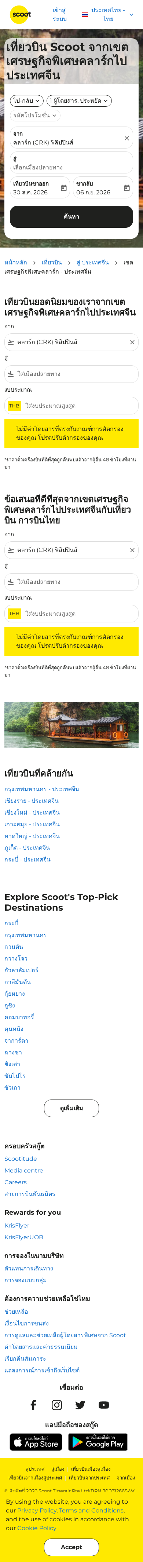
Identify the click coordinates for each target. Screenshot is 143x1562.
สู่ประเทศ (35, 1469)
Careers (15, 1182)
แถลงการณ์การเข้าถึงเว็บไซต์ (42, 1370)
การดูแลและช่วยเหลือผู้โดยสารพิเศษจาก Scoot (65, 1335)
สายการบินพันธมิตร (29, 1193)
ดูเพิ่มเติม (71, 1108)
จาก (18, 133)
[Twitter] (80, 1405)
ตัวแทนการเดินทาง (28, 1268)
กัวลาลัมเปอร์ (21, 970)
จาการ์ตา (16, 1040)
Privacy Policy (36, 1510)
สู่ (14, 158)
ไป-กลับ (23, 100)
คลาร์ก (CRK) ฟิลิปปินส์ (43, 142)
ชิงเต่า (12, 1064)
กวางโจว (15, 958)
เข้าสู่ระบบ (60, 14)
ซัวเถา (12, 1087)
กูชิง (9, 1005)
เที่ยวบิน (52, 262)
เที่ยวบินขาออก (31, 183)
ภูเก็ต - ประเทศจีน (27, 847)
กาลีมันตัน (17, 981)
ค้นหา (71, 216)
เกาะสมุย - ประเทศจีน (32, 824)
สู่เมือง (57, 1469)
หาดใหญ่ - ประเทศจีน (32, 836)
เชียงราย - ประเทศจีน (31, 800)
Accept (71, 1547)
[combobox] (71, 342)
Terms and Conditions (91, 1510)
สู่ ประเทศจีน (93, 262)
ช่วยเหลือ (16, 1311)
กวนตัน (13, 946)
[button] (79, 101)
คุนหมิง (13, 1028)
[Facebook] (33, 1405)
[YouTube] (104, 1405)
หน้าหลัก (15, 262)
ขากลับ (84, 183)
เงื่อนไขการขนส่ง (26, 1323)
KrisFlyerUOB (23, 1237)
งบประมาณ (18, 389)
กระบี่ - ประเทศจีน (27, 859)
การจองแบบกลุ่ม (25, 1280)
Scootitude (20, 1158)
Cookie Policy (36, 1528)
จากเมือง (126, 1478)
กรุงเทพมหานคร (25, 935)
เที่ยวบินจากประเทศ (89, 1478)
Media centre (23, 1170)
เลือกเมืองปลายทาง (38, 167)
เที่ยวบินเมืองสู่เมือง (90, 1469)
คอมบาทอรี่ (19, 1017)
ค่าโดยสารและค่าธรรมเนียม (41, 1346)
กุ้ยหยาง (14, 993)
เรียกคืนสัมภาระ (25, 1358)
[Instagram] (57, 1405)
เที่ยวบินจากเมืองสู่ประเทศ (35, 1478)
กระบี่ (11, 923)
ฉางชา (13, 1052)
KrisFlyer (16, 1225)
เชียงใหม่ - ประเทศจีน (32, 812)
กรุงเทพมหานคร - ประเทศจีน (41, 789)
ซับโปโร (15, 1075)
